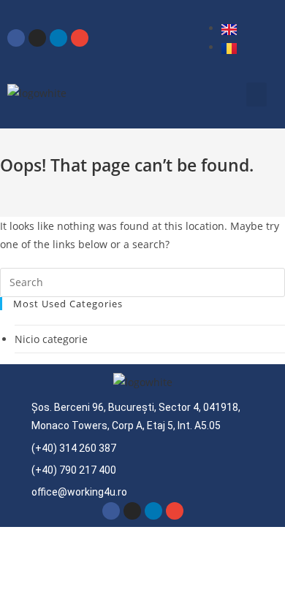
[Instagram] (37, 38)
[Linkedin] (58, 38)
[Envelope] (79, 38)
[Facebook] (16, 38)
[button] (256, 94)
